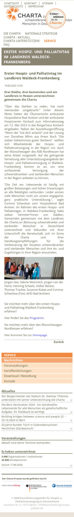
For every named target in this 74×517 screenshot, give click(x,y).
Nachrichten (13, 360)
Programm (37, 318)
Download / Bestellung (20, 376)
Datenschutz (13, 6)
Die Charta (12, 33)
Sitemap (47, 3)
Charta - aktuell (17, 37)
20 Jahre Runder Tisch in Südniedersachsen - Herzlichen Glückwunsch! (30, 426)
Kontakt (30, 3)
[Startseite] (37, 24)
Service (50, 41)
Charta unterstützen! (22, 41)
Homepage (40, 335)
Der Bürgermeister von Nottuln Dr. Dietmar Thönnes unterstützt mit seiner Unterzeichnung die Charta (35, 398)
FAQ (6, 45)
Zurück (59, 342)
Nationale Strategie (41, 33)
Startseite (11, 3)
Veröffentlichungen (18, 371)
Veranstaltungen (16, 365)
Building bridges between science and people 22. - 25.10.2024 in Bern (34, 418)
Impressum (36, 6)
